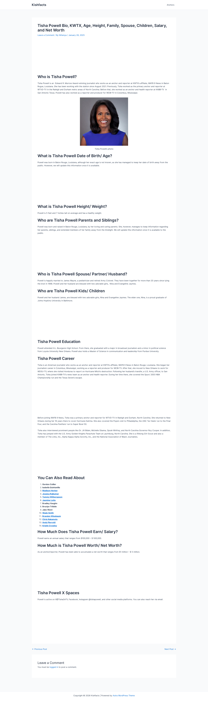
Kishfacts (39, 5)
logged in (54, 667)
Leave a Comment (46, 35)
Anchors (170, 5)
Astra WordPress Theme (124, 695)
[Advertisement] (104, 57)
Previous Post (39, 649)
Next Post (170, 649)
